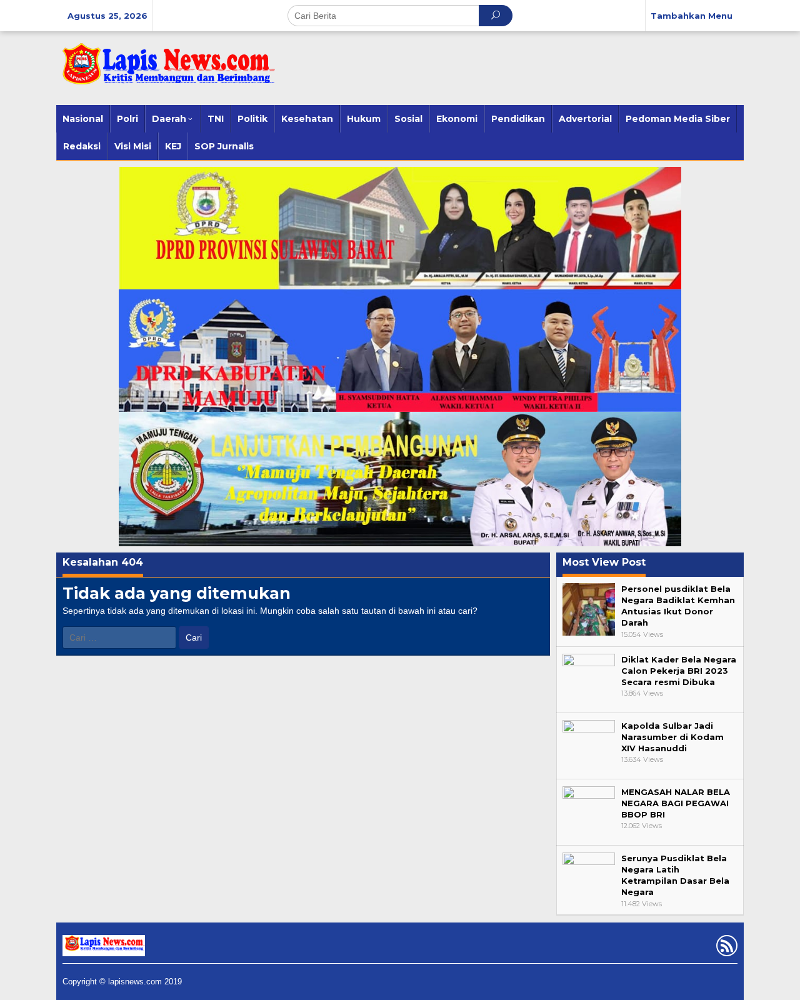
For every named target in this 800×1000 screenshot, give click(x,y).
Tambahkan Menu (691, 16)
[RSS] (725, 948)
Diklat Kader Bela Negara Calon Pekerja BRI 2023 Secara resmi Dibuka (678, 670)
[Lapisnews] (165, 70)
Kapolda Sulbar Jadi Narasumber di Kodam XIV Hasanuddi (672, 737)
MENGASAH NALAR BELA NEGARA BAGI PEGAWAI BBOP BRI (675, 803)
